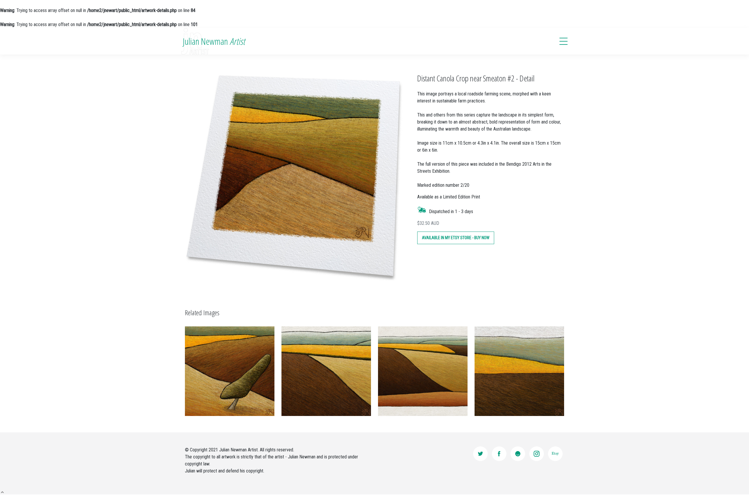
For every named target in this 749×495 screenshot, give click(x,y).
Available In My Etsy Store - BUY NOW (455, 237)
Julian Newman (214, 41)
